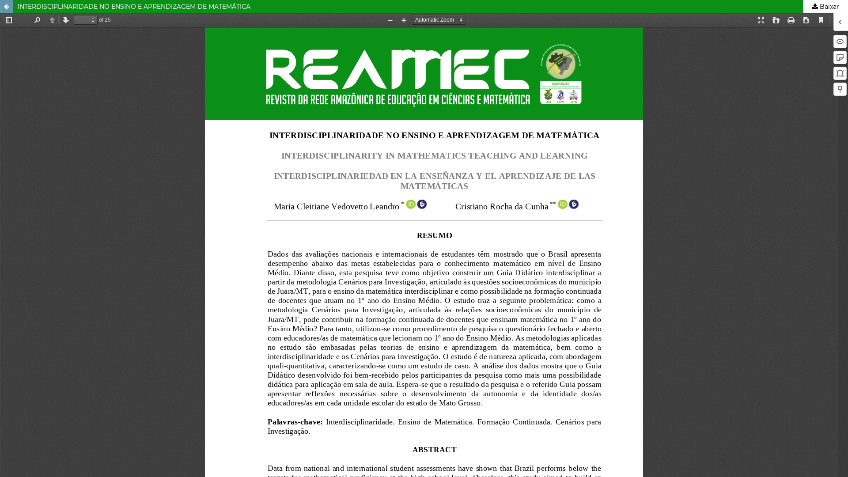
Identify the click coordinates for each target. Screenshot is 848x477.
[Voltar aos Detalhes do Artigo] (6, 6)
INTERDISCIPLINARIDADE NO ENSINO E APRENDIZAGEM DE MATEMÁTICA (134, 7)
